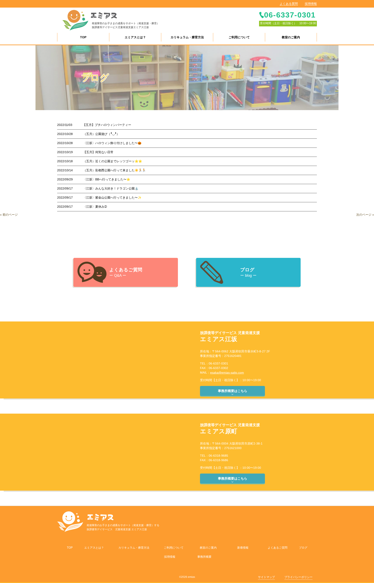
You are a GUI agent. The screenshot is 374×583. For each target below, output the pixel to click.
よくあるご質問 (277, 547)
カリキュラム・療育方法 (133, 547)
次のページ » (365, 214)
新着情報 (242, 547)
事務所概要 (204, 556)
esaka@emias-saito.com (227, 372)
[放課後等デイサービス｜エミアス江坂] (75, 19)
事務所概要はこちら (232, 391)
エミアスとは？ (94, 547)
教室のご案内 (208, 547)
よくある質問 (289, 3)
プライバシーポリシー (298, 577)
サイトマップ (266, 577)
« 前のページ (9, 214)
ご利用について (174, 547)
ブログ (303, 547)
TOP (70, 547)
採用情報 (311, 3)
